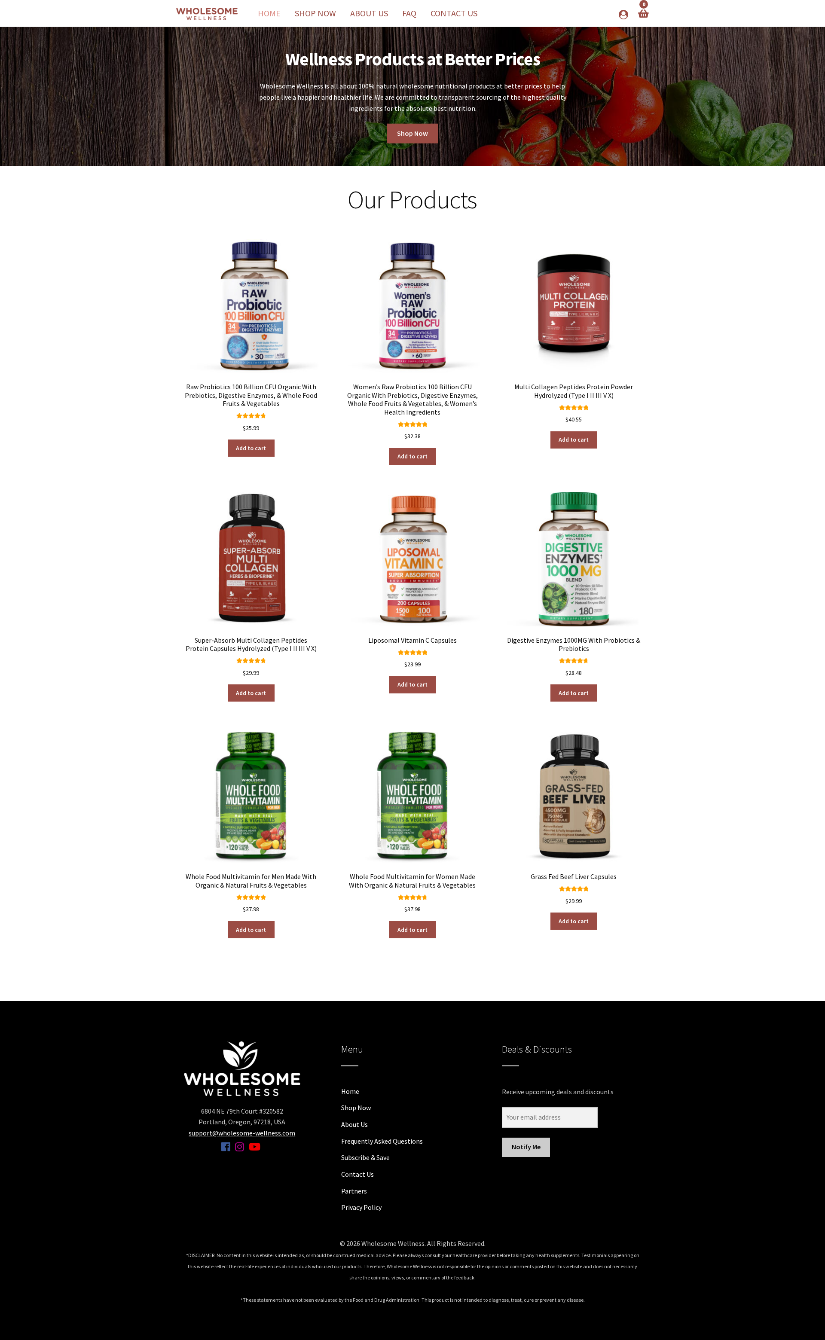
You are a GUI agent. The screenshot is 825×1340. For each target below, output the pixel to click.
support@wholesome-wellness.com (242, 1133)
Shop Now (315, 13)
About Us (369, 13)
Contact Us (454, 13)
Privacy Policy (361, 1207)
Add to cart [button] (251, 448)
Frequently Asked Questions (382, 1141)
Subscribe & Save (365, 1157)
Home (269, 13)
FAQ (409, 13)
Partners (354, 1191)
